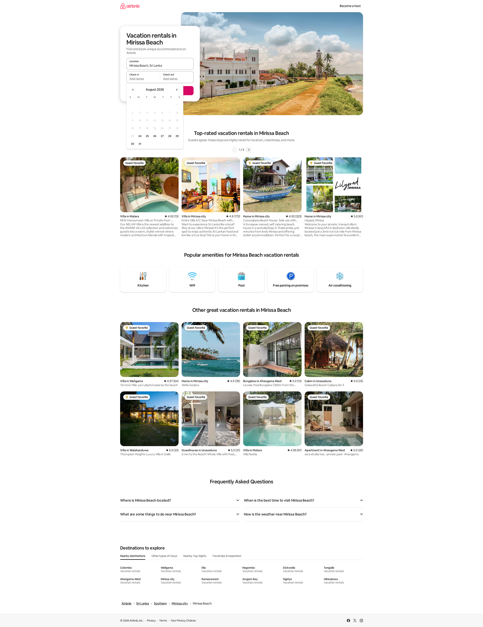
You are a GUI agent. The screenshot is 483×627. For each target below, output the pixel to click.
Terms (163, 620)
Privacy (151, 620)
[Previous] (235, 150)
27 (162, 136)
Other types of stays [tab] (164, 556)
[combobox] (160, 65)
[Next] (249, 150)
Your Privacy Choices (183, 620)
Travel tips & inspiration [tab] (226, 556)
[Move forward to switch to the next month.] (177, 90)
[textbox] (143, 79)
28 (169, 136)
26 (154, 136)
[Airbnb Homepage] (129, 6)
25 (147, 136)
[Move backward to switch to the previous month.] (133, 90)
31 (140, 144)
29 (177, 136)
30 (132, 144)
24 (139, 136)
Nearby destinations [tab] (132, 556)
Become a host (350, 6)
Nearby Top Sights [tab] (194, 556)
